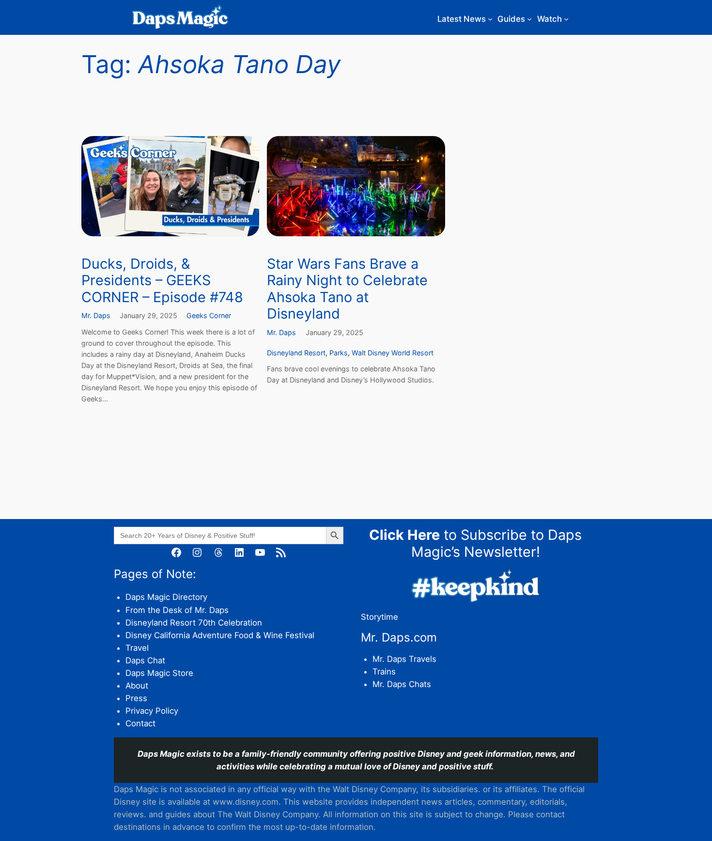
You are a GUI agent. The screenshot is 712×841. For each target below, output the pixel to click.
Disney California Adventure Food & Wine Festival (219, 635)
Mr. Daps (95, 315)
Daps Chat (145, 660)
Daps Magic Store (159, 673)
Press (136, 698)
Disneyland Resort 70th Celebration (193, 622)
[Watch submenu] (566, 18)
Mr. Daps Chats (401, 684)
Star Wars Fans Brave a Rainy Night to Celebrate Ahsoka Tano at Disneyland (347, 289)
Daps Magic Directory (166, 597)
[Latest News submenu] (490, 18)
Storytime (379, 617)
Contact (140, 723)
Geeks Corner (208, 315)
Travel (137, 648)
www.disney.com (246, 802)
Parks (338, 353)
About (136, 685)
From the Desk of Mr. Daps (177, 610)
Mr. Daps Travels (404, 659)
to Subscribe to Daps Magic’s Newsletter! (475, 543)
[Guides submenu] (529, 18)
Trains (384, 671)
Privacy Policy (151, 711)
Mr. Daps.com (399, 637)
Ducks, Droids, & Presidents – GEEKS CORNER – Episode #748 (162, 281)
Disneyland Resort (296, 353)
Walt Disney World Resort (392, 353)
